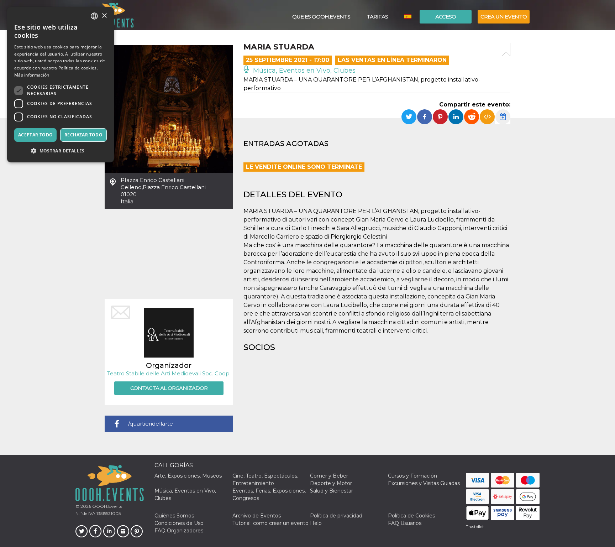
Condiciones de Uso (179, 523)
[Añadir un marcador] (506, 49)
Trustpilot (475, 526)
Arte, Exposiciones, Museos (188, 476)
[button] (60, 150)
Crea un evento (503, 16)
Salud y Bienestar (331, 491)
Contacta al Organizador (168, 388)
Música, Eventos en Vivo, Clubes (303, 70)
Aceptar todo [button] (35, 135)
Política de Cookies (411, 515)
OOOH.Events (106, 506)
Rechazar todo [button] (83, 135)
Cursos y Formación (412, 476)
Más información (31, 75)
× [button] (104, 16)
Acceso (445, 16)
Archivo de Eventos (256, 515)
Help (316, 523)
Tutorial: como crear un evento (270, 523)
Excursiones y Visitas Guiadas (424, 483)
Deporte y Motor (331, 483)
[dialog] (60, 84)
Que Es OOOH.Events (321, 16)
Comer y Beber (329, 476)
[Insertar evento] (487, 116)
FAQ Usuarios (404, 523)
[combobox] (94, 16)
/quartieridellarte (150, 423)
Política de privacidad (336, 515)
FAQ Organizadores (178, 530)
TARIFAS (377, 16)
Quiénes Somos (174, 515)
